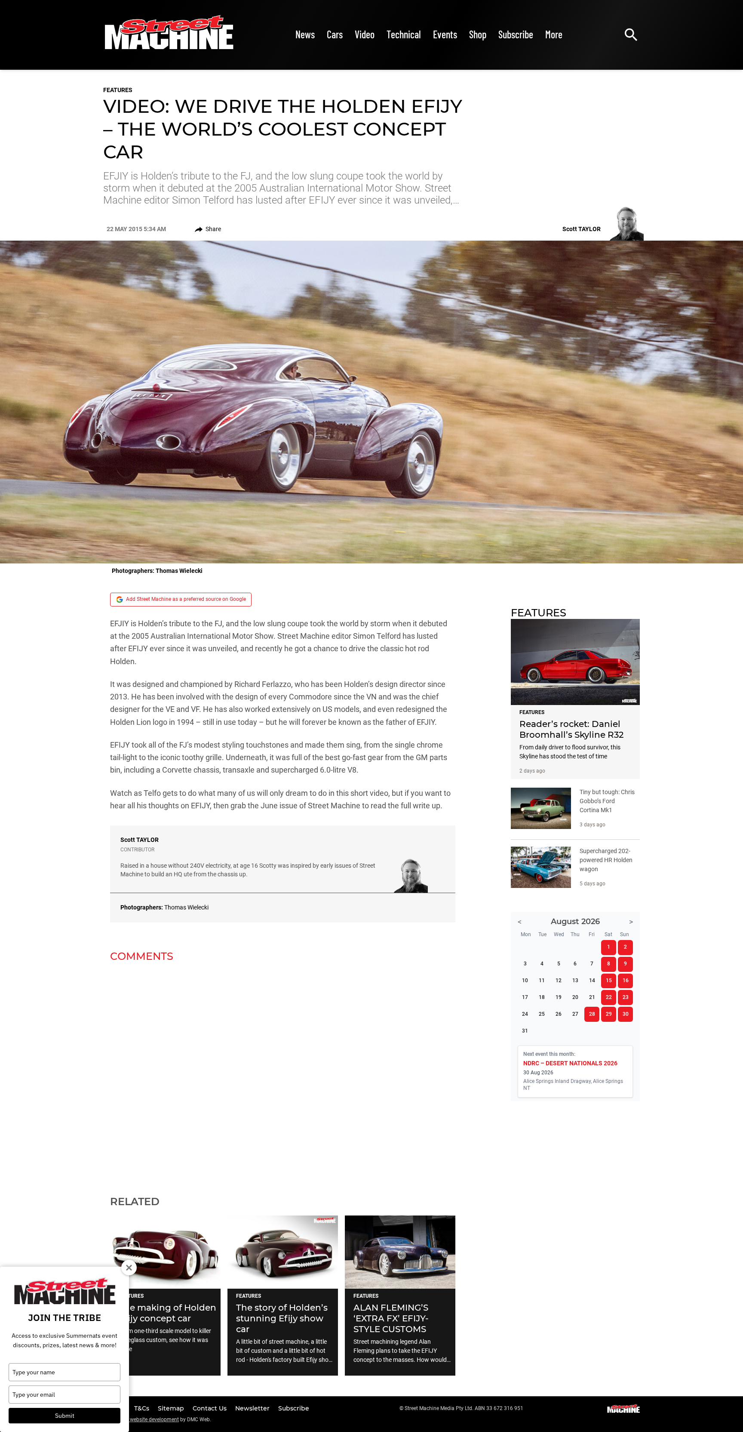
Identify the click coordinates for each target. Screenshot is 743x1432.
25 (542, 1014)
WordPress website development (141, 1420)
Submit (64, 1416)
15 (609, 980)
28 (592, 1014)
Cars (335, 34)
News (305, 34)
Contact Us (210, 1408)
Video (365, 34)
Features (117, 90)
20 (575, 997)
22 (609, 997)
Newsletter (253, 1408)
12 (559, 980)
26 (559, 1014)
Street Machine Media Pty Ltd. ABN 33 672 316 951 (464, 1408)
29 (609, 1014)
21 (592, 997)
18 (542, 997)
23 (626, 997)
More (553, 34)
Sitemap (172, 1408)
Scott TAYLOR (139, 839)
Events (445, 34)
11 (542, 980)
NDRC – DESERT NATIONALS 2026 (570, 1063)
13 (575, 980)
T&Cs (142, 1408)
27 (575, 1014)
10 (525, 980)
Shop (477, 34)
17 (525, 997)
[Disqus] (282, 1073)
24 (525, 1014)
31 (525, 1031)
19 (559, 997)
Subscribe (515, 34)
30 (626, 1014)
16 (626, 980)
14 (592, 980)
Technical (404, 34)
